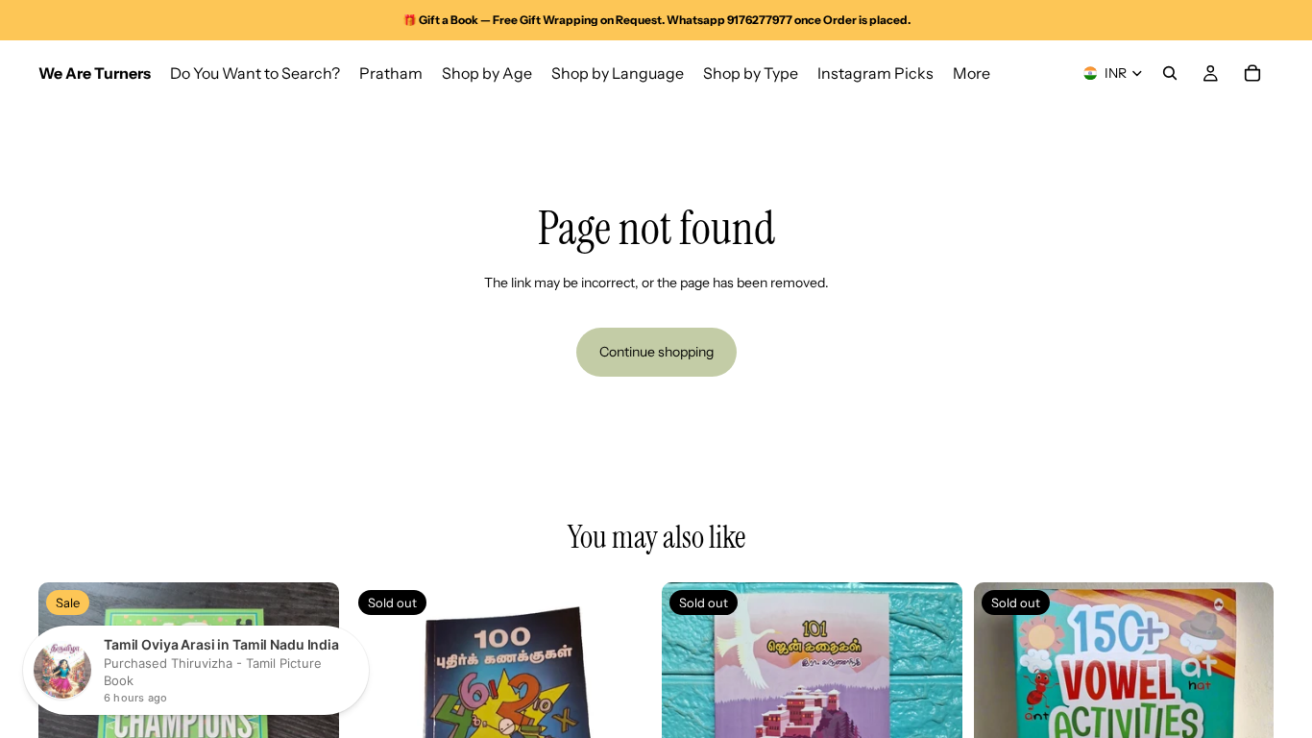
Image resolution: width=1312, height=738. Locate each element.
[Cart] (1252, 73)
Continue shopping (656, 351)
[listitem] (971, 73)
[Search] (1170, 73)
